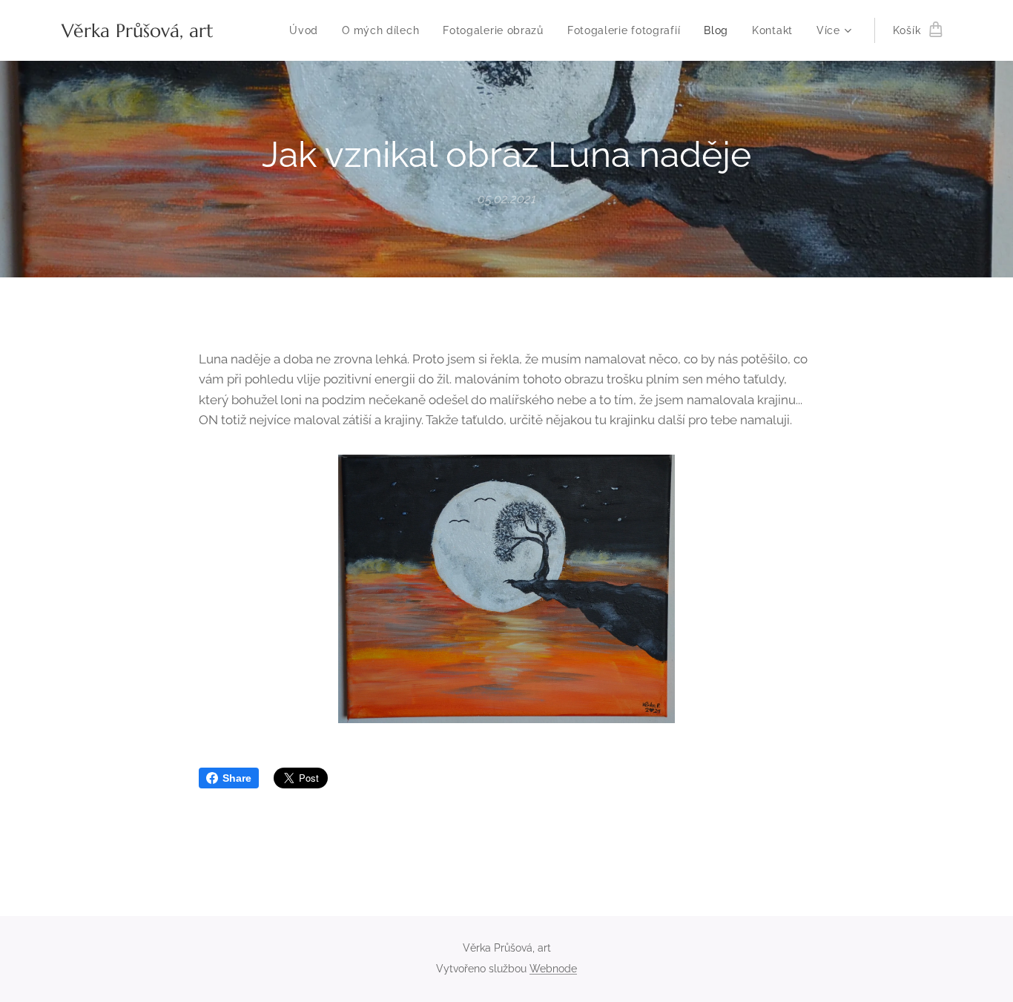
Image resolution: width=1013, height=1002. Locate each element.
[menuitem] (308, 30)
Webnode (553, 969)
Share (236, 778)
